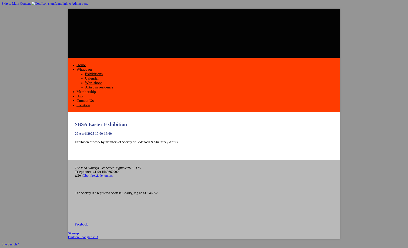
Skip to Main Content (16, 3)
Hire (79, 96)
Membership (86, 92)
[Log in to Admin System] (59, 3)
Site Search (9, 244)
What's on (84, 69)
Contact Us (85, 100)
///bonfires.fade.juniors (98, 175)
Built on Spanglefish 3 (83, 237)
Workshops (93, 83)
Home (81, 65)
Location (83, 105)
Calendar (92, 78)
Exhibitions (94, 74)
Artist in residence (99, 87)
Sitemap (73, 233)
